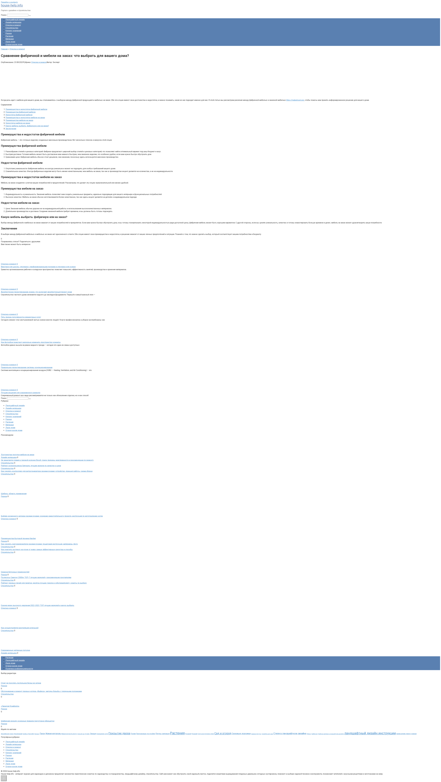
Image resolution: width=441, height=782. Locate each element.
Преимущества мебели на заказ (19, 120)
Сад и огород (222, 733)
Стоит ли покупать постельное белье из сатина (21, 683)
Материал (10, 39)
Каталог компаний (13, 31)
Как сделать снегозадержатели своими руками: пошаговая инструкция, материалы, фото (39, 544)
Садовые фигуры (256, 734)
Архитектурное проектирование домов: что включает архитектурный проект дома (36, 292)
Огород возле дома (14, 44)
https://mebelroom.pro (295, 100)
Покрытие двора (119, 733)
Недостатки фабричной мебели (19, 115)
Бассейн (31, 734)
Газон (42, 733)
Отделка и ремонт (13, 25)
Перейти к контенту (9, 2)
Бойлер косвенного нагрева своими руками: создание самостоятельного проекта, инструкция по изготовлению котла (52, 516)
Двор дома (10, 42)
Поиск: (4, 15)
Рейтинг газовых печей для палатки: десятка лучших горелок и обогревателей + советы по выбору (44, 583)
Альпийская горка (7, 734)
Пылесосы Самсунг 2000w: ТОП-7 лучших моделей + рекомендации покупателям (36, 577)
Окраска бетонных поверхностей (15, 572)
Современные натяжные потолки (15, 650)
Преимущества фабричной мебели (20, 112)
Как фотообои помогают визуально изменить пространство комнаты (31, 342)
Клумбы (87, 734)
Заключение (11, 129)
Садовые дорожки (241, 733)
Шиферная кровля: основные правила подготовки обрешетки (27, 721)
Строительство (12, 28)
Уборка (309, 734)
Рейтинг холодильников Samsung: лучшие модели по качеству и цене (31, 466)
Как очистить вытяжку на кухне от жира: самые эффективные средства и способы (37, 549)
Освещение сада (102, 734)
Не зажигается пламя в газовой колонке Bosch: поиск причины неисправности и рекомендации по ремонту (47, 460)
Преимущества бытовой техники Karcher (18, 538)
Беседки (36, 734)
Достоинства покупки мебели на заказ (17, 455)
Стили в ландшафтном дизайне (289, 733)
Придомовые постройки (145, 734)
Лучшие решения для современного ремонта (20, 393)
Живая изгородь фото (69, 734)
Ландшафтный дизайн (15, 20)
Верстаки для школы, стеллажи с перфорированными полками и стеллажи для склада (38, 267)
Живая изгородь (53, 733)
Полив (133, 734)
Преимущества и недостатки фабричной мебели (26, 109)
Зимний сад (81, 734)
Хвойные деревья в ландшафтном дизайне (331, 734)
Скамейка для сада (267, 734)
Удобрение (314, 734)
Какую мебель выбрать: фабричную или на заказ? (27, 126)
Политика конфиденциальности (19, 669)
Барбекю (25, 734)
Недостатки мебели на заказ (18, 123)
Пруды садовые (162, 734)
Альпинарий (18, 734)
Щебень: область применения (14, 494)
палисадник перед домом (406, 734)
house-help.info (12, 5)
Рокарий (194, 734)
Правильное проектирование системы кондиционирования (26, 367)
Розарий (188, 734)
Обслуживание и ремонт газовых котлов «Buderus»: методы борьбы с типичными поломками (41, 691)
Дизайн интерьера (13, 22)
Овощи (93, 734)
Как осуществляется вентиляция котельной (19, 628)
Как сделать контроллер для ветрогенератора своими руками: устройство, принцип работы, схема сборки (46, 471)
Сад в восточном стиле (206, 734)
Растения (9, 36)
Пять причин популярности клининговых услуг (21, 317)
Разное (9, 33)
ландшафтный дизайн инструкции (370, 733)
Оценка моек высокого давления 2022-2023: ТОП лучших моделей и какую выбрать (37, 605)
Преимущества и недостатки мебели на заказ (25, 117)
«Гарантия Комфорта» (10, 706)
